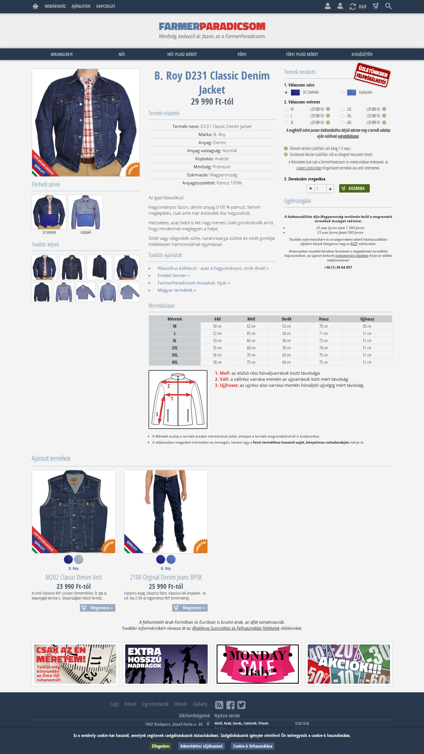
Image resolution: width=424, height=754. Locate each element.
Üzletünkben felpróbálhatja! (372, 75)
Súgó (114, 703)
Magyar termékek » (177, 290)
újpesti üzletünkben (309, 168)
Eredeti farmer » (174, 275)
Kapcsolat (105, 6)
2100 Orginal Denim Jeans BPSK (166, 576)
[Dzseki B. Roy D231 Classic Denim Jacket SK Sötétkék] (49, 212)
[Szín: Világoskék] (78, 562)
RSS (219, 705)
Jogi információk (155, 703)
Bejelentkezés (327, 6)
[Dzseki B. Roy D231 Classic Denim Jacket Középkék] (85, 212)
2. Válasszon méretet (302, 102)
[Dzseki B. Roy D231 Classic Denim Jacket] (86, 123)
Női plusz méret (182, 54)
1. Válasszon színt (299, 85)
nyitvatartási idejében (352, 255)
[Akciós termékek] (348, 664)
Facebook (230, 705)
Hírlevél (181, 703)
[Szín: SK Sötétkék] (68, 562)
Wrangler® (62, 54)
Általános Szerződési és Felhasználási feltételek (235, 628)
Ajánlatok (81, 6)
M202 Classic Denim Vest (74, 576)
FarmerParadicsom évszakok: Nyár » (194, 283)
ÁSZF (354, 243)
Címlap (35, 6)
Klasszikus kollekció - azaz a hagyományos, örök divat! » (213, 268)
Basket (375, 6)
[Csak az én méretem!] (75, 664)
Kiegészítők (362, 54)
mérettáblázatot (348, 136)
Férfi (242, 54)
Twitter (241, 705)
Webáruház (55, 6)
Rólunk (130, 703)
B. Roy (73, 568)
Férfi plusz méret (302, 54)
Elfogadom (161, 746)
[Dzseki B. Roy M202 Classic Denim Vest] (73, 511)
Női (122, 54)
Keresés (388, 6)
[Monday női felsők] (257, 664)
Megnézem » (102, 608)
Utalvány (200, 703)
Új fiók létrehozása (340, 6)
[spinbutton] (320, 188)
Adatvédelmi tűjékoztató (201, 746)
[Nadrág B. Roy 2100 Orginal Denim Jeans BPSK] (166, 511)
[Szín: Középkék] (171, 562)
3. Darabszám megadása (304, 179)
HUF (363, 6)
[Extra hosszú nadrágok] (166, 664)
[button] (301, 92)
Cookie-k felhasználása (252, 746)
